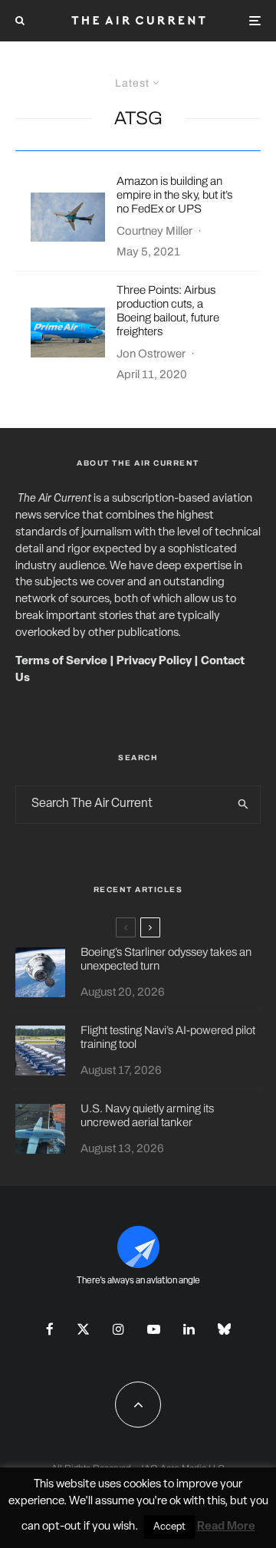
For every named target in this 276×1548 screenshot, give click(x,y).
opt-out (61, 1527)
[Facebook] (49, 1329)
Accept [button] (169, 1527)
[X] (83, 1329)
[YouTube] (154, 1329)
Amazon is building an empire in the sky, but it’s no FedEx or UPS (174, 195)
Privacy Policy (154, 661)
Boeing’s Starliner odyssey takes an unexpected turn (165, 959)
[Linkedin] (189, 1329)
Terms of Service (61, 661)
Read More (226, 1527)
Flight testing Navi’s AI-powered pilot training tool (167, 1037)
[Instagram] (118, 1329)
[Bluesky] (224, 1329)
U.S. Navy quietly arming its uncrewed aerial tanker (147, 1115)
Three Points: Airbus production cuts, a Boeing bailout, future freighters (168, 311)
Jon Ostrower (151, 353)
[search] (244, 804)
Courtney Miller (154, 231)
